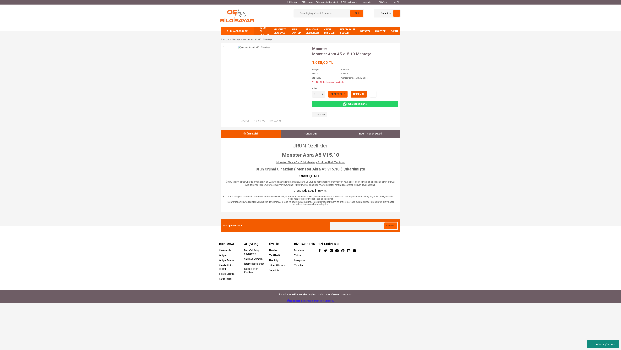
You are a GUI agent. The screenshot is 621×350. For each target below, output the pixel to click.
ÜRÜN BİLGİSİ (250, 133)
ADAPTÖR (380, 31)
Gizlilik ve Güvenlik (253, 258)
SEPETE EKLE (338, 94)
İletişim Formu (226, 260)
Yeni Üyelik (274, 255)
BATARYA (365, 31)
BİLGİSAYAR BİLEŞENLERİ (312, 31)
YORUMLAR (310, 133)
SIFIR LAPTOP (296, 31)
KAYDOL (390, 225)
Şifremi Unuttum (277, 265)
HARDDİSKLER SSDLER (347, 31)
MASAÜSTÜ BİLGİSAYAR (280, 31)
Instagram (299, 260)
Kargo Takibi (225, 279)
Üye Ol (395, 2)
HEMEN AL (358, 94)
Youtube (298, 265)
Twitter (298, 255)
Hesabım (273, 250)
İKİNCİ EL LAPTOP (264, 31)
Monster (319, 49)
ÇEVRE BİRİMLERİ (329, 31)
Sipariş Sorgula (226, 274)
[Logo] (237, 16)
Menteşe (345, 69)
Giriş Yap (382, 2)
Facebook (299, 250)
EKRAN (394, 31)
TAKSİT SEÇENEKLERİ (370, 133)
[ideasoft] (293, 300)
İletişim (223, 255)
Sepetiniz (274, 270)
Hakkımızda (225, 250)
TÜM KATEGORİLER (237, 31)
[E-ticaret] (310, 300)
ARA (357, 13)
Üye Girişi (273, 260)
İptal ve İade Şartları (254, 263)
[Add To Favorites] (373, 94)
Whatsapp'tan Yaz (605, 344)
